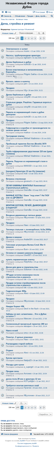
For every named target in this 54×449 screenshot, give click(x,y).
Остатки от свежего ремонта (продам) (24, 253)
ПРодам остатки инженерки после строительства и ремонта (22, 276)
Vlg (25, 90)
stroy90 (27, 97)
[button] (17, 38)
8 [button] (40, 38)
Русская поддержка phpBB (27, 443)
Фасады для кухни (15, 365)
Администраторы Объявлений (22, 29)
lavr (25, 346)
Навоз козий (12, 330)
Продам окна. (12, 371)
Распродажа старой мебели (19, 344)
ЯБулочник (29, 217)
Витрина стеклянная (16, 179)
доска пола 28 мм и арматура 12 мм (23, 379)
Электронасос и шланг (17, 49)
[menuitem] (8, 12)
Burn (26, 249)
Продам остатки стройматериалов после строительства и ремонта (25, 284)
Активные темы (22, 19)
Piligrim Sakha (30, 74)
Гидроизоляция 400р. (16, 291)
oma (26, 333)
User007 (27, 255)
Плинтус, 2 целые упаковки (19, 337)
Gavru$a (27, 190)
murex (26, 51)
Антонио (27, 373)
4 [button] (31, 38)
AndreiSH (28, 239)
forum (33, 438)
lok (25, 279)
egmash (27, 58)
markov (27, 132)
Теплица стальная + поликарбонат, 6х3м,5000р (28, 229)
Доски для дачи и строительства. (22, 267)
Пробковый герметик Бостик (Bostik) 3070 (26, 144)
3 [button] (28, 38)
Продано (10, 88)
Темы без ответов (7, 19)
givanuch (28, 181)
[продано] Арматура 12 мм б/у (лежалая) (25, 171)
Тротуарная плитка (15, 136)
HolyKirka (28, 262)
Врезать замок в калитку (18, 81)
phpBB (22, 440)
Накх (26, 225)
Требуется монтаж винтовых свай (22, 385)
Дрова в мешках (14, 237)
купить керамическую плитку (20, 259)
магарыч (28, 326)
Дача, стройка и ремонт (17, 23)
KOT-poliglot (29, 381)
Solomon (28, 269)
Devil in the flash (31, 309)
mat (25, 173)
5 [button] (35, 38)
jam (25, 84)
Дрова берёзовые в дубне (18, 62)
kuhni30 (27, 64)
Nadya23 (28, 360)
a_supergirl (28, 367)
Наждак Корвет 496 (15, 306)
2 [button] (25, 38)
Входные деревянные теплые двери (23, 215)
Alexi (26, 293)
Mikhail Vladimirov (32, 138)
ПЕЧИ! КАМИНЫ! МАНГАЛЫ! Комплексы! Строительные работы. (25, 186)
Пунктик (27, 388)
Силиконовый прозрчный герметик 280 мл (27, 324)
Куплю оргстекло (14, 358)
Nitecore (27, 318)
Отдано (9, 350)
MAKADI (28, 166)
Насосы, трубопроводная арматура (23, 55)
